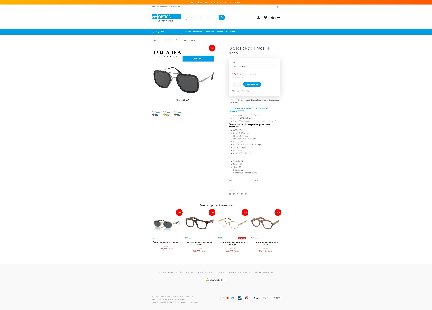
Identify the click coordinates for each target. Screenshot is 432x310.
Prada (168, 40)
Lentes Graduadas (235, 272)
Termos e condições (193, 32)
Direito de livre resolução (263, 272)
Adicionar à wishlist (241, 91)
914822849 (174, 7)
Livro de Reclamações (205, 272)
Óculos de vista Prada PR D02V (199, 243)
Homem (199, 248)
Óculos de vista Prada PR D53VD (232, 243)
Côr (233, 63)
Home (156, 40)
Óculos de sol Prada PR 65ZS (167, 242)
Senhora (166, 246)
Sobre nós (209, 32)
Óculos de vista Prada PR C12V (265, 243)
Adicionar (253, 84)
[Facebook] (278, 7)
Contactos (230, 32)
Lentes (220, 32)
